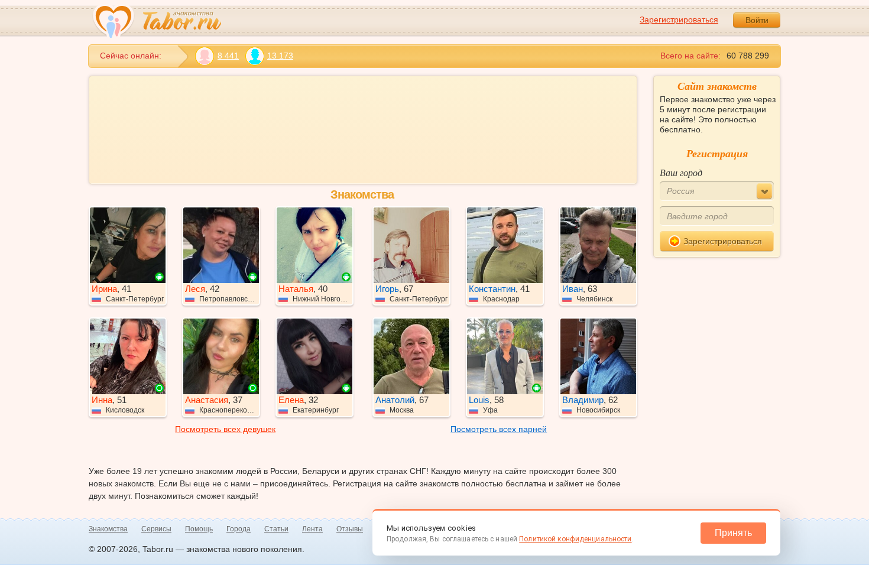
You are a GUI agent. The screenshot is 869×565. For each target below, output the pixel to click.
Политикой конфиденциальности (575, 539)
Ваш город (681, 172)
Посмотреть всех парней (498, 429)
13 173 (280, 55)
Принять (733, 533)
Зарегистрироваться (679, 19)
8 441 (228, 55)
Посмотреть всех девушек (225, 429)
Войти (757, 20)
